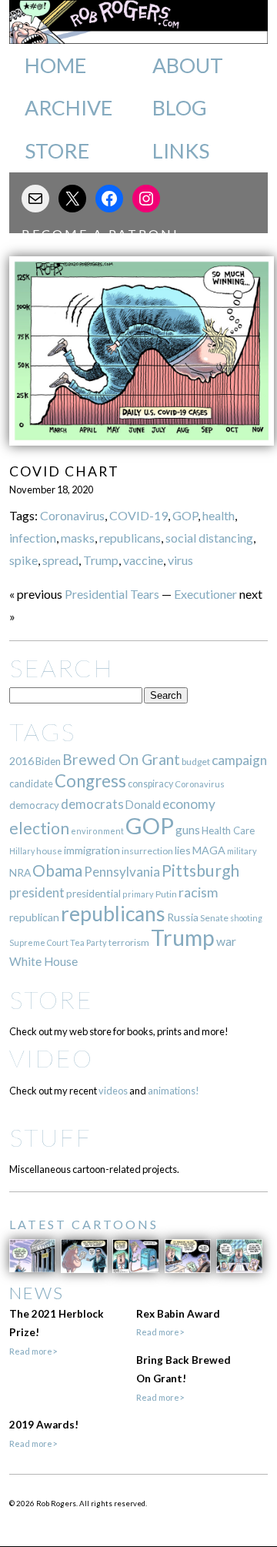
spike (23, 560)
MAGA (208, 850)
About (187, 65)
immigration (92, 850)
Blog (179, 107)
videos (113, 1090)
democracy (34, 805)
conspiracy (150, 784)
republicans (130, 537)
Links (180, 151)
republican (34, 917)
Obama (57, 870)
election (39, 827)
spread (60, 560)
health (218, 515)
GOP (185, 515)
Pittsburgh (200, 870)
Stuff (50, 1137)
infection (32, 537)
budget (196, 761)
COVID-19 (138, 515)
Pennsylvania (122, 872)
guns (187, 830)
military (242, 851)
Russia (183, 917)
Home (55, 65)
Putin (166, 894)
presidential (93, 893)
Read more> (33, 1351)
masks (78, 537)
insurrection (147, 851)
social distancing (209, 537)
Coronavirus (72, 515)
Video (51, 1058)
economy (188, 804)
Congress (90, 780)
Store (57, 151)
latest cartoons (84, 1224)
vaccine (143, 560)
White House (43, 961)
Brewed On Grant (121, 759)
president (37, 892)
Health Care (228, 830)
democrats (92, 804)
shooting (246, 918)
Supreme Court (38, 942)
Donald (143, 804)
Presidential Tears (112, 593)
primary (138, 894)
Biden (48, 761)
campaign (239, 760)
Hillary (22, 851)
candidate (31, 783)
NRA (20, 872)
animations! (173, 1090)
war (226, 941)
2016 (21, 760)
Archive (68, 107)
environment (97, 831)
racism (198, 892)
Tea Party (88, 942)
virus (180, 560)
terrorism (128, 942)
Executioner (205, 593)
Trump (100, 560)
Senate (214, 918)
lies (183, 850)
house (49, 851)
